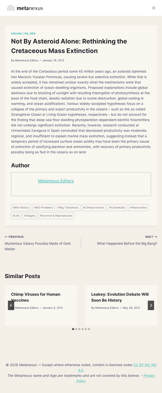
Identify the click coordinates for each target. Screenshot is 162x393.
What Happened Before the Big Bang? (127, 240)
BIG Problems (43, 207)
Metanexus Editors (27, 60)
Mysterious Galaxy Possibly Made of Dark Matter (38, 243)
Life (16, 215)
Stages (29, 215)
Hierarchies (138, 207)
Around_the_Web (23, 33)
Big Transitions (68, 207)
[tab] (73, 329)
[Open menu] (153, 8)
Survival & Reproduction (56, 215)
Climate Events (93, 207)
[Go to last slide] (11, 305)
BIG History (21, 207)
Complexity (117, 207)
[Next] (151, 305)
